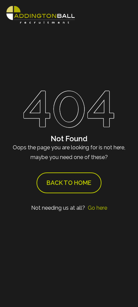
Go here (97, 208)
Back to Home (69, 182)
